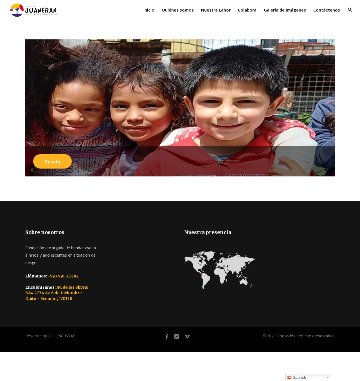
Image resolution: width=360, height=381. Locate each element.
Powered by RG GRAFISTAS (50, 336)
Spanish (299, 377)
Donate (52, 161)
